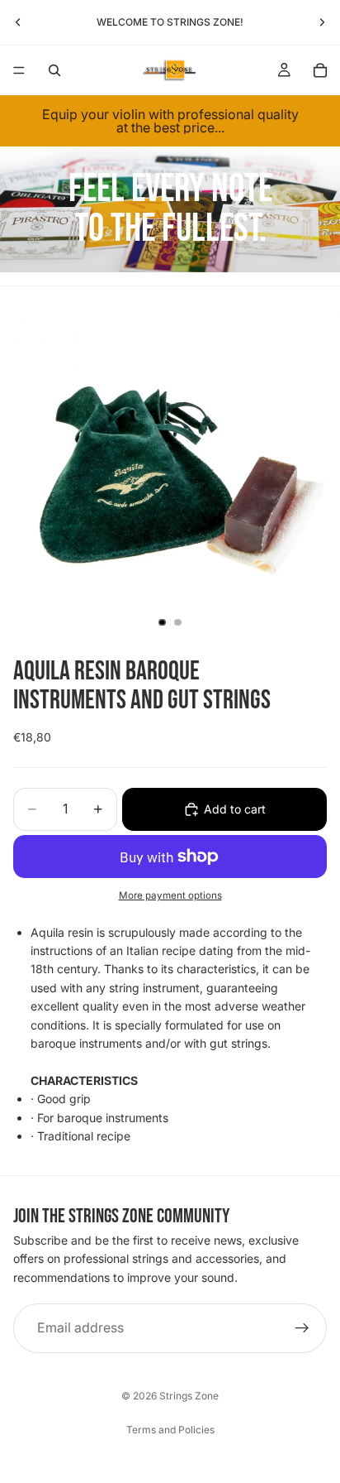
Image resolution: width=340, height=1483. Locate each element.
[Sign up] (302, 1329)
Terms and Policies (170, 1429)
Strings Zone (189, 1395)
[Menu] (19, 70)
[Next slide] (322, 22)
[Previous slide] (18, 22)
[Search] (54, 70)
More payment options (170, 895)
